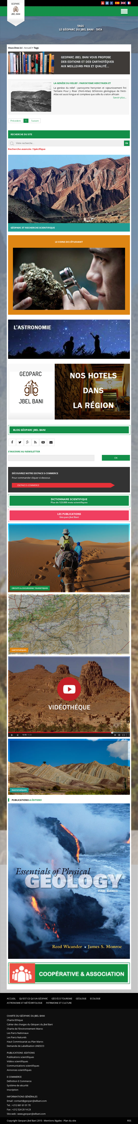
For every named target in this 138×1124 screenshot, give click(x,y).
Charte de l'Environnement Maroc (25, 1028)
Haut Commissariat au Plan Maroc (25, 1041)
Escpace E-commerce (28, 485)
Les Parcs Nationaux (18, 1033)
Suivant (35, 120)
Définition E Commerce (19, 1081)
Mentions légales (53, 1120)
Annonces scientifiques (19, 1070)
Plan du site (70, 1120)
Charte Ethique (15, 1020)
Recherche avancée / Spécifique (26, 149)
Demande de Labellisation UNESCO (25, 1046)
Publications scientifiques (20, 1057)
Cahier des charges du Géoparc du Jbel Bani (30, 1024)
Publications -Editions (21, 1052)
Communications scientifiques (23, 1065)
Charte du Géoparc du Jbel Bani (26, 1015)
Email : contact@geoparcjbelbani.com (27, 1100)
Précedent (15, 120)
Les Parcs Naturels (16, 1037)
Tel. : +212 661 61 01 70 (19, 1105)
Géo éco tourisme (62, 998)
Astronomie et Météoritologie (24, 1002)
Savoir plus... (119, 97)
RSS (129, 1120)
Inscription (12, 1089)
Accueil (27, 47)
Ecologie (95, 998)
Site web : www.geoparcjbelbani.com (26, 1113)
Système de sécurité (17, 1085)
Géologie (81, 998)
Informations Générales (22, 1096)
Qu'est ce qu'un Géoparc (33, 998)
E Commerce (14, 1076)
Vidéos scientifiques (17, 1061)
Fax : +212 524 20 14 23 (19, 1109)
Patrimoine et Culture (59, 1002)
